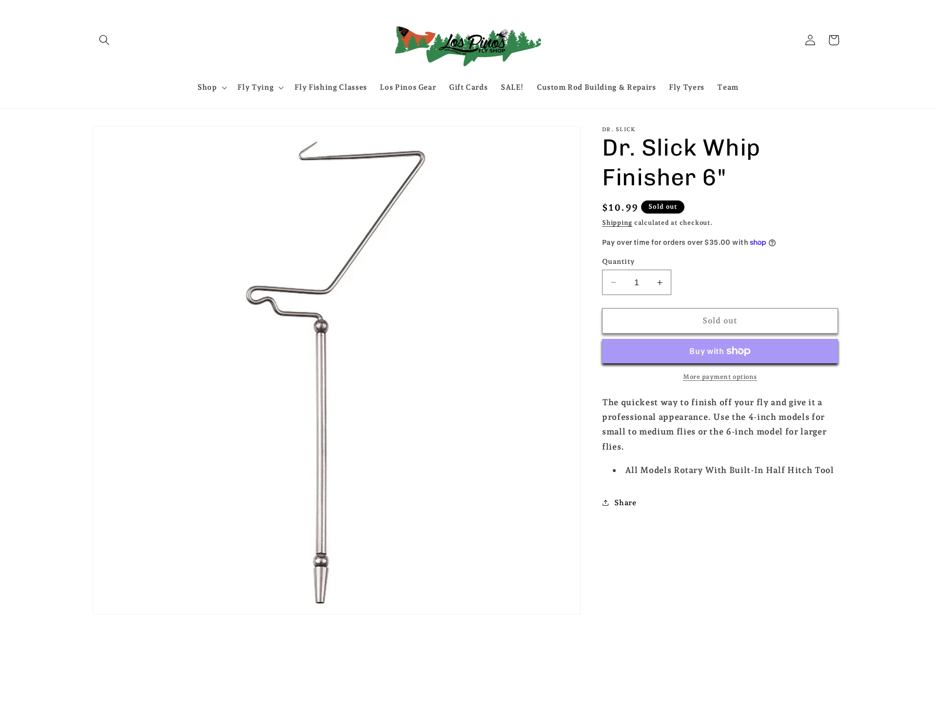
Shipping (617, 222)
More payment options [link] (720, 376)
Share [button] (625, 502)
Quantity (618, 261)
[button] (104, 40)
